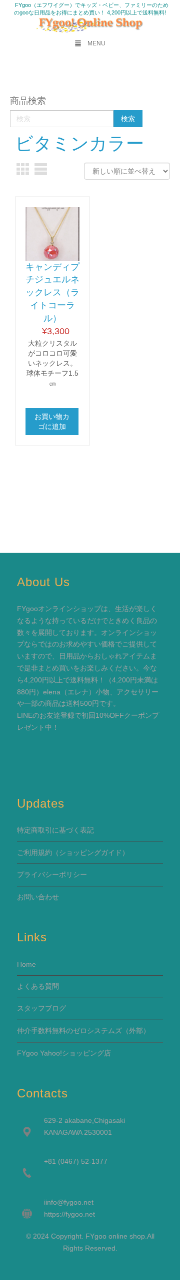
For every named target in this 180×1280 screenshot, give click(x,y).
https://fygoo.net (69, 1214)
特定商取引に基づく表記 (55, 830)
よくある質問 (38, 986)
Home (26, 964)
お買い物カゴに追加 (52, 421)
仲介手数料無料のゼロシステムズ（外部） (83, 1031)
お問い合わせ (38, 897)
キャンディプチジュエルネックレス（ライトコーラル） (53, 292)
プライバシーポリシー (52, 874)
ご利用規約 (34, 852)
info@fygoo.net (70, 1202)
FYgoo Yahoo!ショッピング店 (64, 1053)
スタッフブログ (41, 1008)
